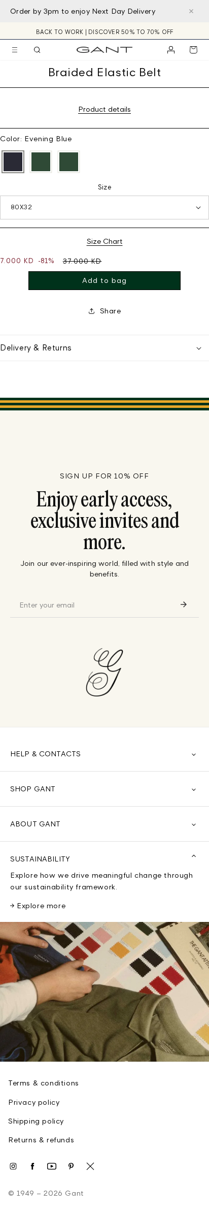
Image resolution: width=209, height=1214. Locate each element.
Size (105, 187)
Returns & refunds (41, 1139)
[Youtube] (52, 1166)
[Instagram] (13, 1166)
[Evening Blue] (13, 162)
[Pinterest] (71, 1166)
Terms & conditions (43, 1082)
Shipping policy (36, 1120)
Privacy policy (33, 1102)
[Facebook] (32, 1166)
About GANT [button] (35, 823)
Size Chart (105, 241)
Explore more (41, 905)
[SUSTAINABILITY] (104, 992)
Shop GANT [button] (32, 788)
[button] (15, 49)
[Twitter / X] (90, 1166)
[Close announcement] (191, 11)
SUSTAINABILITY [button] (40, 858)
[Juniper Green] (41, 162)
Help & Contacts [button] (45, 753)
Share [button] (110, 310)
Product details (104, 109)
